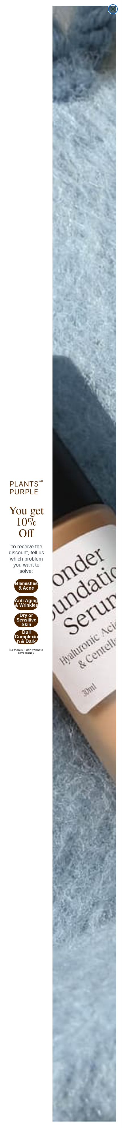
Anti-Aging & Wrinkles (26, 603)
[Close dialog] (112, 9)
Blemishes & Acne (26, 585)
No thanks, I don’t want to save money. (26, 650)
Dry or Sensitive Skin (26, 620)
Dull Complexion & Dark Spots (26, 637)
